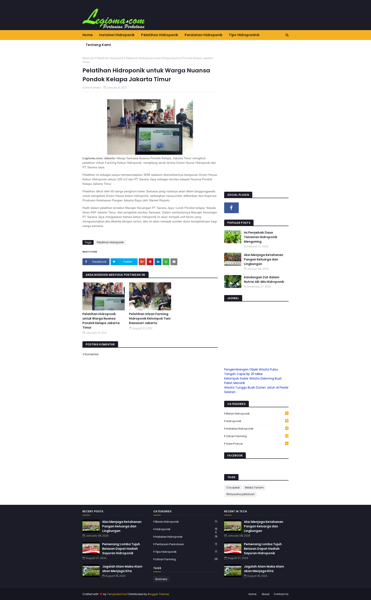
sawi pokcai (257, 444)
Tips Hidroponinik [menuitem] (244, 35)
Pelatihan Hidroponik (110, 58)
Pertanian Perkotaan (186, 544)
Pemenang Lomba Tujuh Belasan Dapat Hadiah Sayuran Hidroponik (121, 548)
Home (252, 594)
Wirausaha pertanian (240, 494)
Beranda (88, 58)
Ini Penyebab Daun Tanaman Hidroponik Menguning (260, 237)
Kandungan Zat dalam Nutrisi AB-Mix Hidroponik (264, 279)
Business (161, 579)
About (265, 594)
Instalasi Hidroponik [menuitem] (117, 35)
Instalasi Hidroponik (257, 429)
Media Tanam (254, 487)
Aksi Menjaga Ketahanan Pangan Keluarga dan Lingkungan (263, 259)
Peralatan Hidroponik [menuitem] (203, 35)
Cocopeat (233, 487)
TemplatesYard (117, 594)
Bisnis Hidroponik (257, 414)
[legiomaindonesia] (248, 207)
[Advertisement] (256, 120)
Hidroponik (257, 421)
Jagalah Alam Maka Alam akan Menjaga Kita (122, 568)
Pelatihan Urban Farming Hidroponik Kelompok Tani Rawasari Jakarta (149, 318)
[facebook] (231, 207)
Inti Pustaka (93, 87)
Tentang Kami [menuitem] (98, 45)
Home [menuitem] (87, 35)
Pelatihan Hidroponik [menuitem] (159, 35)
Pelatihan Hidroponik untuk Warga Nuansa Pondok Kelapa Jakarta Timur (101, 321)
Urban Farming (257, 436)
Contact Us (281, 594)
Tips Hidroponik (186, 552)
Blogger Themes (158, 594)
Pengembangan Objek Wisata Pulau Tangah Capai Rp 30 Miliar (251, 371)
